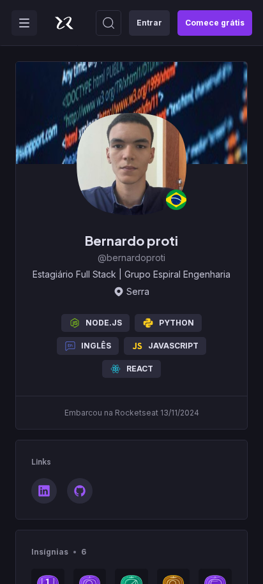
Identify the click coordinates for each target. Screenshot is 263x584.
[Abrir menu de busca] (108, 23)
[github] (80, 491)
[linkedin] (44, 491)
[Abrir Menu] (24, 23)
